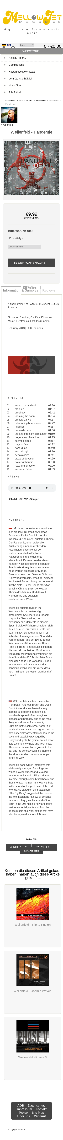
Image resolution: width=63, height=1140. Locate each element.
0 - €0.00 (52, 46)
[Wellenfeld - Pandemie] (31, 194)
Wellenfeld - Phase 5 (32, 1057)
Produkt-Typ (16, 238)
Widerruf (40, 1116)
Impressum (24, 1109)
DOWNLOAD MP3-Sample (23, 499)
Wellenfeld (41, 100)
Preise (23, 1112)
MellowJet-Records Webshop (40, 1129)
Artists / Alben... (25, 100)
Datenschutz (37, 1105)
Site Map (38, 1112)
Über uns (23, 1116)
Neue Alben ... (17, 85)
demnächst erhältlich (35, 78)
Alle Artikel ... (16, 92)
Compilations (35, 64)
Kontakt (41, 1109)
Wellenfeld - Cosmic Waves (33, 991)
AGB (20, 1105)
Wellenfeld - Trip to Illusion (33, 924)
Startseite (10, 100)
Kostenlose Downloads (35, 71)
